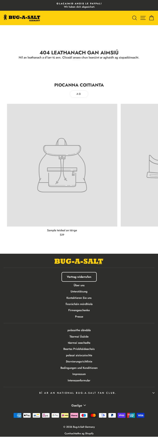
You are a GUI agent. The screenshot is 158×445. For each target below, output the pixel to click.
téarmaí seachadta (79, 343)
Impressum (79, 374)
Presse (79, 316)
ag (79, 94)
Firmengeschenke (79, 310)
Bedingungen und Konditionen (79, 368)
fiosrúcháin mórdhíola (79, 304)
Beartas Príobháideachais (79, 349)
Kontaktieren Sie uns (79, 298)
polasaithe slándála (79, 330)
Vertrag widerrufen (79, 277)
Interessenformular (79, 380)
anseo (77, 57)
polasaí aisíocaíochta (79, 355)
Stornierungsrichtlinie (79, 361)
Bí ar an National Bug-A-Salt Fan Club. (78, 393)
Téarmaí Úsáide (79, 336)
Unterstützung (79, 291)
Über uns (79, 285)
